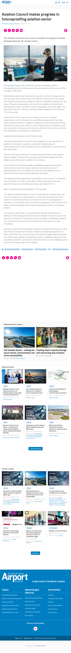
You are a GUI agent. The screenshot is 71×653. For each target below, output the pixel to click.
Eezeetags (48, 356)
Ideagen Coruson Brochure (58, 531)
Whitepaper (53, 528)
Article (29, 386)
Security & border (7, 602)
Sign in (42, 26)
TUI (5, 112)
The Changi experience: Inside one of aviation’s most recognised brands (34, 391)
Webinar (29, 528)
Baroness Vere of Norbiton (12, 249)
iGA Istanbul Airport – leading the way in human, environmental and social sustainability (19, 352)
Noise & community (27, 249)
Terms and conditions (55, 605)
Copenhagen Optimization (34, 435)
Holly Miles (58, 499)
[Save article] (65, 30)
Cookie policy (52, 612)
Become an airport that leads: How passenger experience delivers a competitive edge (34, 534)
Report (29, 422)
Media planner (30, 601)
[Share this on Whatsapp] (17, 30)
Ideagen (60, 535)
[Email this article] (21, 30)
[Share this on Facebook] (5, 30)
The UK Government (40, 249)
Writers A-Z (28, 638)
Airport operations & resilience (12, 598)
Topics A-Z (18, 638)
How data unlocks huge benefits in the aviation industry (11, 533)
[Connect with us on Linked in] (35, 629)
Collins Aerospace (9, 540)
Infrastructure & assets (9, 609)
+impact (31, 437)
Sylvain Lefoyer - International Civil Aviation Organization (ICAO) (58, 503)
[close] (67, 26)
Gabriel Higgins (7, 399)
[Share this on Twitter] (9, 30)
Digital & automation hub (10, 605)
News (5, 386)
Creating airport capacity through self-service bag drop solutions (51, 351)
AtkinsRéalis (38, 434)
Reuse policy (29, 615)
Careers (50, 602)
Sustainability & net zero (10, 612)
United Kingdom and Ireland (60, 249)
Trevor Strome (60, 505)
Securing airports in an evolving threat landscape (58, 492)
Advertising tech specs (32, 605)
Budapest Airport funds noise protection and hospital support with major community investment (12, 392)
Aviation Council (13, 85)
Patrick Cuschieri (59, 500)
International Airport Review (10, 23)
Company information (55, 598)
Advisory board (30, 608)
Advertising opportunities (33, 598)
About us (51, 595)
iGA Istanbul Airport (19, 358)
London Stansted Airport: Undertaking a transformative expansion (58, 391)
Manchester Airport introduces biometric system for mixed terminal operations (58, 428)
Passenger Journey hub (9, 595)
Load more (35, 553)
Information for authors (32, 612)
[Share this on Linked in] (13, 30)
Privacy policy (53, 609)
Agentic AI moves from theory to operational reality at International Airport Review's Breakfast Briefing (12, 429)
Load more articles (35, 449)
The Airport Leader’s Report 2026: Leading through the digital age (35, 427)
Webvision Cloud (40, 645)
